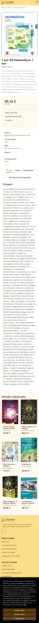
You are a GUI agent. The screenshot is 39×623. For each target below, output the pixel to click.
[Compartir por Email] (18, 124)
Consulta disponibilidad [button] (13, 116)
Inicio (3, 7)
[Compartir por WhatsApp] (14, 124)
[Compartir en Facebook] (6, 124)
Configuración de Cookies (10, 556)
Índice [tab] (17, 170)
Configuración (19, 618)
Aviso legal (5, 542)
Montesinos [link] (7, 67)
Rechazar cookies (19, 614)
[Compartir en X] (10, 124)
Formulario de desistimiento (11, 573)
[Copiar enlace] (22, 124)
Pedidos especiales (8, 569)
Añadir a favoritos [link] (11, 113)
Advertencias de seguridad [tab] (19, 177)
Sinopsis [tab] (9, 170)
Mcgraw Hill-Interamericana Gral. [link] (17, 135)
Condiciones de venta (9, 545)
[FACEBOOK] (3, 531)
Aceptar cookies (19, 610)
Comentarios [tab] (28, 170)
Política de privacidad (9, 549)
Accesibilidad (6, 576)
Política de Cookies (8, 552)
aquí (25, 604)
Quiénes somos (6, 566)
